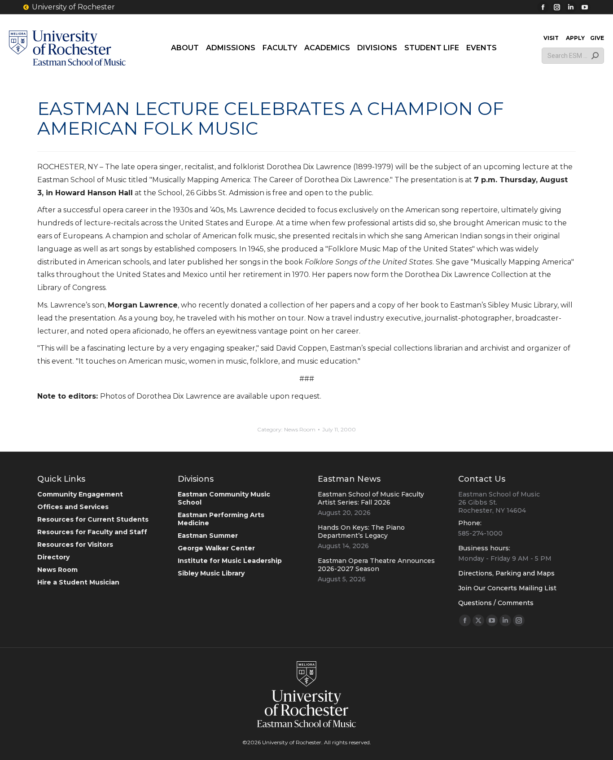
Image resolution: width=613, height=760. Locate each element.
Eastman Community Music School (224, 498)
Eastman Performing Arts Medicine (221, 519)
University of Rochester (73, 7)
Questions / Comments (496, 603)
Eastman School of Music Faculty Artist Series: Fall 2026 (371, 498)
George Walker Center (216, 548)
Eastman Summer (208, 536)
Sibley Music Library (211, 573)
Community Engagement (80, 494)
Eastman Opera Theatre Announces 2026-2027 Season (376, 565)
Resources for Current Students (93, 519)
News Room (299, 429)
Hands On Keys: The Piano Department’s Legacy (361, 531)
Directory (53, 557)
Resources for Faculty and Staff (92, 532)
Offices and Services (73, 507)
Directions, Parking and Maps (506, 573)
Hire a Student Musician (78, 582)
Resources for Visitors (75, 544)
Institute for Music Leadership (230, 561)
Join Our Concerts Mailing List (507, 588)
